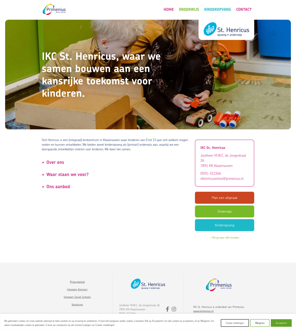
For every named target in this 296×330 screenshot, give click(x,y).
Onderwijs (189, 9)
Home (169, 9)
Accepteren (281, 323)
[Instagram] (174, 310)
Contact (244, 9)
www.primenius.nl (203, 311)
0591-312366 (210, 173)
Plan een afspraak (224, 197)
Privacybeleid (77, 282)
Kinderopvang (217, 9)
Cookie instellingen (235, 323)
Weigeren (259, 323)
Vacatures (77, 304)
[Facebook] (168, 310)
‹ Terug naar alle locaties (224, 237)
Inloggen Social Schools (77, 297)
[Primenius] (54, 9)
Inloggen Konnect (77, 289)
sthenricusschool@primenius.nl (221, 178)
